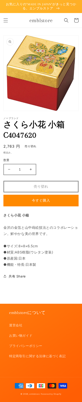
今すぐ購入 (41, 200)
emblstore (34, 394)
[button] (6, 20)
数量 (6, 160)
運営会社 (15, 325)
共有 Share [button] (17, 276)
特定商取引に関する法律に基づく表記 (37, 356)
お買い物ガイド (20, 335)
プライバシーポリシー (25, 346)
